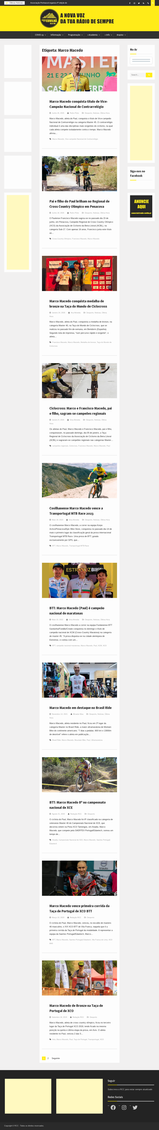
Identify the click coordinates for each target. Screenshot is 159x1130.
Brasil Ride (56, 740)
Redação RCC (76, 814)
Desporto (88, 113)
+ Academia (92, 35)
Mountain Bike (80, 740)
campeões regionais (60, 446)
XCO (105, 646)
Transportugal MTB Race (79, 546)
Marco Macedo (58, 139)
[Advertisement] (141, 123)
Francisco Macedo (79, 239)
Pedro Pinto (74, 113)
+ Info (107, 35)
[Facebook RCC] (130, 3)
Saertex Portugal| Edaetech (80, 940)
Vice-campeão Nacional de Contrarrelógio (81, 139)
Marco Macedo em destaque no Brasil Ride (80, 708)
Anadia (55, 840)
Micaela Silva (78, 714)
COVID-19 (39, 35)
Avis (54, 1039)
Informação (56, 35)
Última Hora (105, 113)
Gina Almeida (75, 420)
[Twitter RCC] (139, 3)
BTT (53, 546)
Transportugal (93, 1039)
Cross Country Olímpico (61, 239)
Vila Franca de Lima (100, 940)
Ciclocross (73, 446)
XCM (100, 646)
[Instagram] (134, 3)
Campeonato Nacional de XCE (71, 840)
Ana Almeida (75, 313)
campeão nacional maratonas (68, 646)
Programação (74, 35)
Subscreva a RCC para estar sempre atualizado (130, 1089)
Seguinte (56, 1058)
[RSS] (144, 3)
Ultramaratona (96, 740)
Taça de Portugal (80, 1039)
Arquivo (120, 35)
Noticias (96, 113)
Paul (108, 446)
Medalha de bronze (88, 342)
